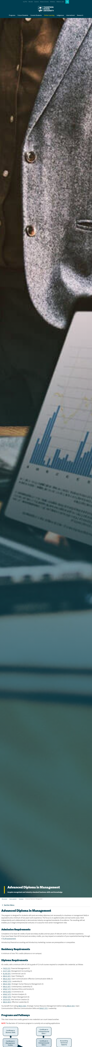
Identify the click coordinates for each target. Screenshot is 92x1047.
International (70, 15)
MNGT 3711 (7, 989)
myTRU (25, 2)
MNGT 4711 (7, 994)
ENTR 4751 (6, 1000)
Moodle (31, 2)
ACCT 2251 (7, 971)
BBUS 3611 (7, 976)
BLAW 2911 (7, 974)
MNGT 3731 (7, 981)
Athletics (52, 2)
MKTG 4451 (7, 992)
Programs (12, 15)
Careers (36, 2)
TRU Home (4, 899)
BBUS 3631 (7, 979)
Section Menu (9, 905)
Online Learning (49, 15)
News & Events (44, 2)
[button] (67, 2)
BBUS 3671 (7, 987)
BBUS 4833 (7, 1002)
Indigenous (60, 15)
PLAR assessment (9, 939)
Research (80, 15)
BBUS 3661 (7, 984)
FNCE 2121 (6, 968)
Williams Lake (60, 2)
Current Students (36, 15)
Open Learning (13, 899)
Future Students (23, 15)
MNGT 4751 (7, 997)
